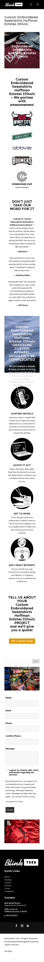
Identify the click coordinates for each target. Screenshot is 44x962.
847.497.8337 (11, 915)
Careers (7, 882)
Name (9, 697)
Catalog (7, 879)
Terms (7, 888)
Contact (8, 885)
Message (10, 748)
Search (35, 661)
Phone (9, 723)
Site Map (8, 951)
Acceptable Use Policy (14, 802)
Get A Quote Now (22, 641)
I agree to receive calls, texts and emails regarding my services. (23, 772)
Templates (9, 891)
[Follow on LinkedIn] (27, 925)
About (7, 877)
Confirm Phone (13, 736)
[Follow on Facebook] (16, 925)
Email (8, 710)
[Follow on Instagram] (22, 925)
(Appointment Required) (15, 905)
